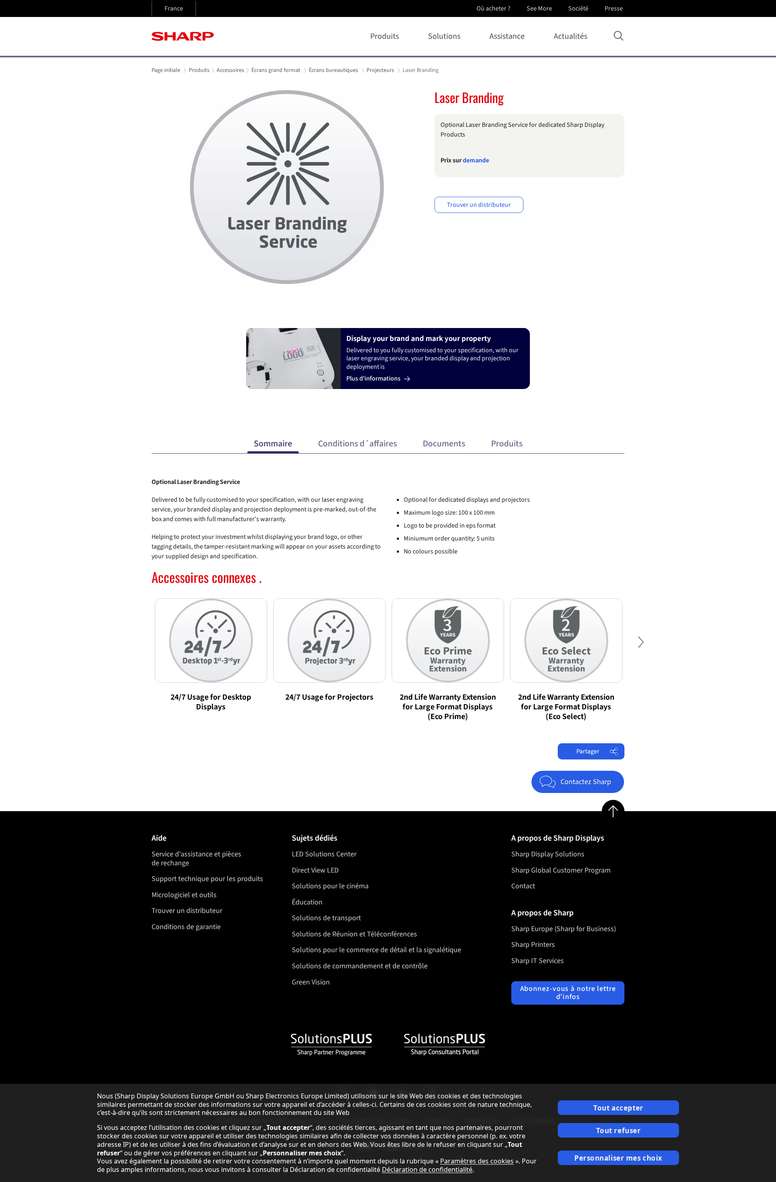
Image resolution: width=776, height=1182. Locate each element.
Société (578, 8)
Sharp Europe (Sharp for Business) (563, 929)
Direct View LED (315, 870)
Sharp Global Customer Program (561, 870)
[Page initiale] (183, 36)
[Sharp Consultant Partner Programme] (444, 1045)
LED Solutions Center (324, 854)
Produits (384, 36)
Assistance (507, 36)
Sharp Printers (533, 945)
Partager (587, 751)
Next (641, 648)
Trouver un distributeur (479, 204)
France (173, 8)
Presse (614, 8)
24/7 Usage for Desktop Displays (211, 702)
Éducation (307, 902)
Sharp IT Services (537, 961)
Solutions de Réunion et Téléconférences (354, 934)
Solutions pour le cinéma (330, 886)
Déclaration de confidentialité (427, 1169)
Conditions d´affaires (357, 443)
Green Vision (311, 982)
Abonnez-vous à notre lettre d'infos (568, 993)
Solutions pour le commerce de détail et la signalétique (376, 950)
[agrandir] (287, 187)
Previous (135, 648)
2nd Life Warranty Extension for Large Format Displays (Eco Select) (566, 707)
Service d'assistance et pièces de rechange (196, 858)
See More (539, 8)
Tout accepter (618, 1108)
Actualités (570, 36)
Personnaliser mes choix (618, 1158)
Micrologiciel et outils (184, 895)
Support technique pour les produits (207, 879)
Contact (523, 886)
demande (476, 160)
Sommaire (273, 443)
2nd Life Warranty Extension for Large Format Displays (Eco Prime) (448, 707)
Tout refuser (618, 1130)
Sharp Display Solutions (547, 854)
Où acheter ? (493, 8)
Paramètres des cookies (477, 1161)
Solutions (444, 36)
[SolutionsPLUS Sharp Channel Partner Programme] (331, 1045)
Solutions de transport (326, 918)
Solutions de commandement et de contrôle (360, 966)
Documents (444, 443)
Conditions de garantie (186, 927)
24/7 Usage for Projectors (329, 697)
